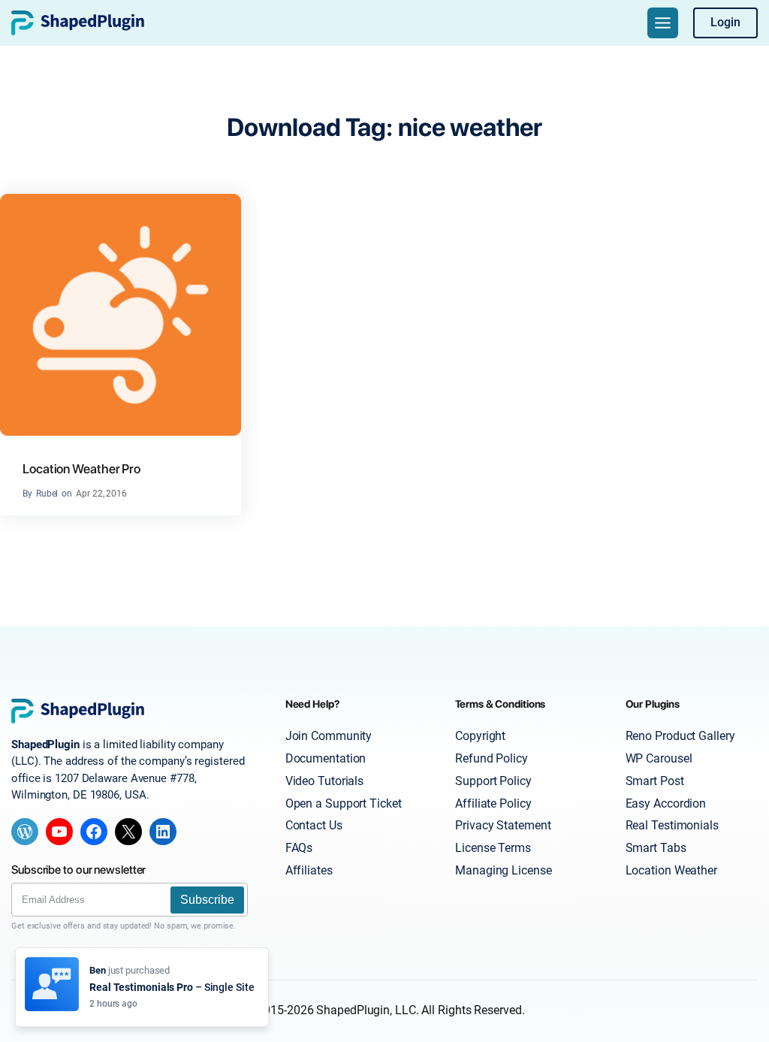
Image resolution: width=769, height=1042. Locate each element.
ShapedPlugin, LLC (365, 1010)
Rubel (47, 493)
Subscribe (207, 899)
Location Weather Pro (81, 468)
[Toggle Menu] (662, 23)
